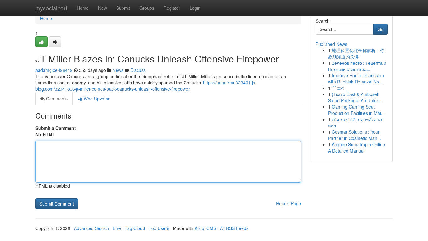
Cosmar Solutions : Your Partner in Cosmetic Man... (354, 135)
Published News (331, 44)
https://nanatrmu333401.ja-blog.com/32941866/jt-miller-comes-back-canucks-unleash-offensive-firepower (146, 85)
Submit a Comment (55, 128)
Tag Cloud (135, 228)
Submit (123, 8)
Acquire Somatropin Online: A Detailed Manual (357, 147)
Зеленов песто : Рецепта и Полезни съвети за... (357, 66)
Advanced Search (91, 228)
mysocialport (51, 8)
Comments (56, 98)
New (102, 8)
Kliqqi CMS (205, 228)
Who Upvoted (96, 98)
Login (195, 8)
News (117, 70)
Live (117, 228)
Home (83, 8)
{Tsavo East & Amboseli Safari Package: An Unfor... (355, 97)
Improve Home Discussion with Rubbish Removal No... (356, 78)
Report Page (288, 203)
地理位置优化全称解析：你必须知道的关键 (356, 53)
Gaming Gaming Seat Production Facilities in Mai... (356, 110)
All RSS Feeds (234, 228)
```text (338, 88)
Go (381, 29)
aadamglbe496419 (54, 70)
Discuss (138, 70)
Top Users (159, 228)
